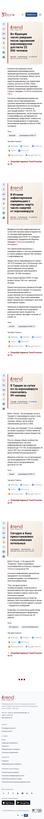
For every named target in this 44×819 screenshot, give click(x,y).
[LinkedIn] (27, 793)
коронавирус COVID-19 (27, 135)
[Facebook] (8, 793)
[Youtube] (18, 793)
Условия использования (10, 772)
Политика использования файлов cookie (16, 782)
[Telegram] (22, 793)
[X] (13, 793)
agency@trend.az (7, 717)
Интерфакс (12, 244)
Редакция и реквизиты (10, 743)
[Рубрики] (40, 14)
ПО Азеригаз (13, 627)
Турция (11, 474)
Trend (26, 91)
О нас (4, 740)
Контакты (5, 746)
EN (18, 815)
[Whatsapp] (4, 793)
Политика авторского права (12, 779)
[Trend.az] (8, 15)
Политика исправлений (10, 752)
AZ (22, 815)
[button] (4, 24)
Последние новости (8, 728)
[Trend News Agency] (8, 698)
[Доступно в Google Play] (23, 802)
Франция (12, 135)
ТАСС (9, 94)
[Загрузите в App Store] (8, 802)
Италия (11, 326)
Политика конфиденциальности (13, 775)
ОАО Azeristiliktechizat (30, 627)
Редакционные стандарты (11, 749)
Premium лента (7, 731)
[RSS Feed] (32, 793)
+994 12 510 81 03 (7, 715)
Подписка (5, 761)
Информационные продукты (12, 764)
